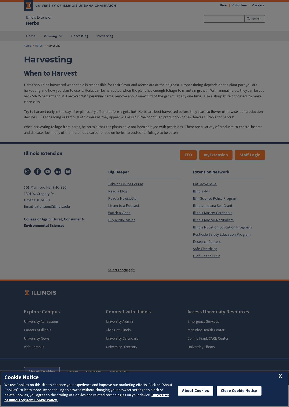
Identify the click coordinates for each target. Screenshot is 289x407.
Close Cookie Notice (239, 391)
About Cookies (195, 391)
